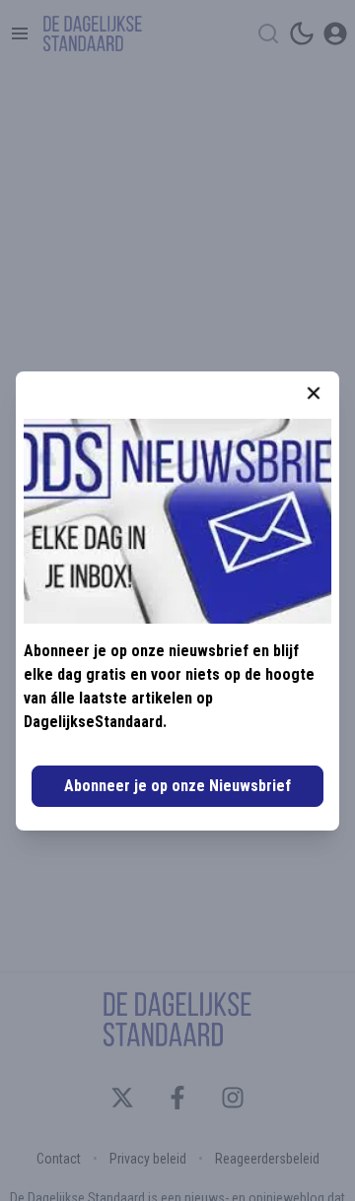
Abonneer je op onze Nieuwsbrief (177, 785)
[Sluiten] (313, 393)
